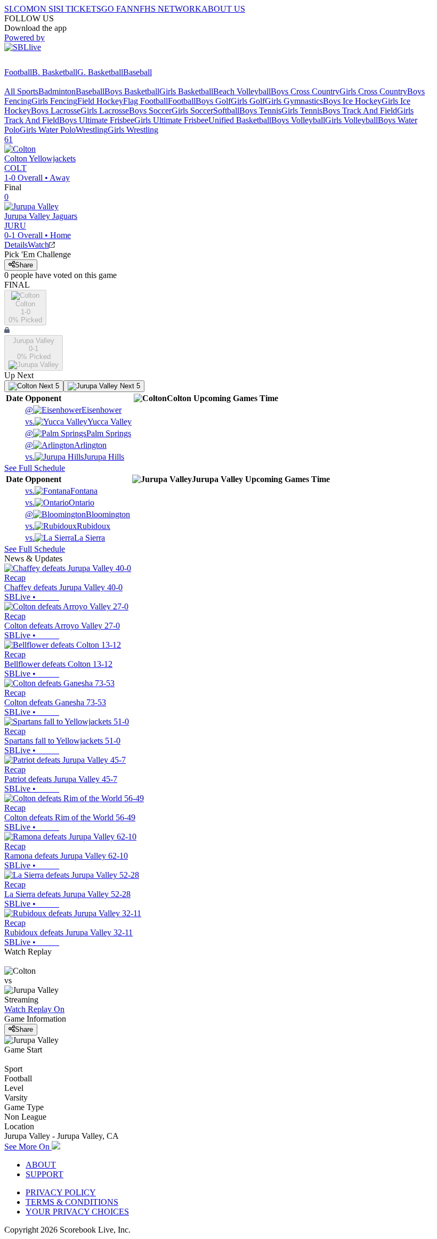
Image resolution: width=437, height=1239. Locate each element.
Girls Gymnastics (294, 100)
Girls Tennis (301, 110)
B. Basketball (54, 72)
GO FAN (117, 8)
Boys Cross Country (305, 91)
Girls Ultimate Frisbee (171, 120)
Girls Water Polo (48, 129)
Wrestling (92, 129)
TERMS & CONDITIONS (72, 1202)
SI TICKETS (78, 8)
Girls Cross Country (373, 91)
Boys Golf (213, 100)
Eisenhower (73, 409)
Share (24, 265)
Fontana (61, 490)
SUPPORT (44, 1174)
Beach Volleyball (242, 91)
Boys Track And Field (359, 110)
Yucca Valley (78, 421)
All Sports (21, 91)
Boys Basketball (131, 91)
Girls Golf (248, 100)
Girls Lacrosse (104, 110)
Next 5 (48, 386)
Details (16, 244)
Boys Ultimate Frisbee (96, 120)
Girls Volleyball (351, 120)
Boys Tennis (260, 110)
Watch (38, 244)
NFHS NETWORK (167, 8)
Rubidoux (67, 526)
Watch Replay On (34, 1009)
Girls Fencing (54, 100)
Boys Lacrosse (55, 110)
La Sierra (65, 537)
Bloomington (77, 514)
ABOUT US (223, 8)
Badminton (57, 91)
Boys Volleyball (298, 120)
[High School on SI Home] (45, 62)
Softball (226, 110)
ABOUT (41, 1164)
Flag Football (145, 100)
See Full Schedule (34, 467)
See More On (28, 1146)
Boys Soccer (150, 110)
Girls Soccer (192, 110)
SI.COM (19, 8)
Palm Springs (78, 433)
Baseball (137, 72)
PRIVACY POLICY (61, 1192)
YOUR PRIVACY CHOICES (77, 1211)
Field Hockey (100, 100)
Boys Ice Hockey (352, 100)
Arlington (66, 445)
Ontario (59, 502)
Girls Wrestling (133, 129)
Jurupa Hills (74, 456)
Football (18, 72)
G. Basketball (100, 72)
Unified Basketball (239, 120)
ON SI (45, 8)
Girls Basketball (186, 91)
